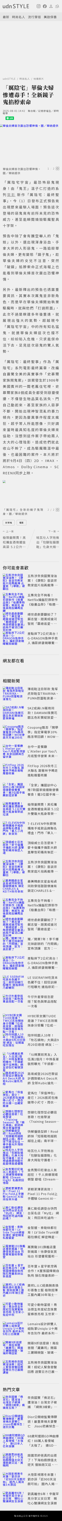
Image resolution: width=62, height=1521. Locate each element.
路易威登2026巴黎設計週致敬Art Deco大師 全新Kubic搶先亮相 (43, 1080)
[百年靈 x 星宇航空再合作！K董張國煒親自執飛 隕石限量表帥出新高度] (14, 1271)
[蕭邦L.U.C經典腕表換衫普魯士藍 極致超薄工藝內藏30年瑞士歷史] (14, 1290)
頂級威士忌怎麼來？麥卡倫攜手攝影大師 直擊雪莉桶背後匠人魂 (42, 849)
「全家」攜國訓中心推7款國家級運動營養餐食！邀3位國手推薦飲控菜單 (43, 792)
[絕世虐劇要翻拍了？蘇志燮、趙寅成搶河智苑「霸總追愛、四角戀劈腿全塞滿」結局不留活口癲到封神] (14, 619)
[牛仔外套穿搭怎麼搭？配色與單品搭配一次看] (14, 1002)
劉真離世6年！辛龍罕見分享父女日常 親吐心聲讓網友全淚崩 (43, 1498)
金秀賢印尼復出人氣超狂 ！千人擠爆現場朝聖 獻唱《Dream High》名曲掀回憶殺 (43, 1177)
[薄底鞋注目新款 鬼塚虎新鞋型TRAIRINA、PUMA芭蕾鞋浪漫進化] (14, 694)
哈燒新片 (39, 78)
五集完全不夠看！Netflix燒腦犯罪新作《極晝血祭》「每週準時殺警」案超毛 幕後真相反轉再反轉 (43, 604)
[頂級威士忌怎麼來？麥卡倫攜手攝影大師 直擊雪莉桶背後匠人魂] (14, 848)
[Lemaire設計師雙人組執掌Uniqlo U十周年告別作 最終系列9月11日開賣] (14, 1329)
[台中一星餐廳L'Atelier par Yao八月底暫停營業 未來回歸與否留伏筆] (14, 751)
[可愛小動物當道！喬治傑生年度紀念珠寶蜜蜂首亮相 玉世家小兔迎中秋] (14, 1309)
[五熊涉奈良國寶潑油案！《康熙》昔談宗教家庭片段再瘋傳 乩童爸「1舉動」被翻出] (14, 581)
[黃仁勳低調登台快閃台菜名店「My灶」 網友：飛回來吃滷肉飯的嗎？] (14, 1213)
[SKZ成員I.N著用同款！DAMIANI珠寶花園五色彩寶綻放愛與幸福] (14, 713)
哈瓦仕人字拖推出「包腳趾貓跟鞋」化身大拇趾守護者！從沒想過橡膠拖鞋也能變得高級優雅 (42, 1159)
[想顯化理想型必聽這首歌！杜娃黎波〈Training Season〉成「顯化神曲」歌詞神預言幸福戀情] (14, 1117)
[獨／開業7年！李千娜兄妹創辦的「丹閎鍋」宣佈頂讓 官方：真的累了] (14, 944)
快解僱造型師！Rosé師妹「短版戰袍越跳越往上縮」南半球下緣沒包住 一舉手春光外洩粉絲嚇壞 (43, 1140)
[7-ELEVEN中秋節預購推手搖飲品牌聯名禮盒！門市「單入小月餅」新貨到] (14, 828)
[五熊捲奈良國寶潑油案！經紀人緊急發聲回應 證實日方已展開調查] (14, 1367)
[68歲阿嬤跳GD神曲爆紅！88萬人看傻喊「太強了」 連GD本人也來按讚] (14, 1441)
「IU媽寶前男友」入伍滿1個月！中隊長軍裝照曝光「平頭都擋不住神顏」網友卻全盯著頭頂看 (43, 1063)
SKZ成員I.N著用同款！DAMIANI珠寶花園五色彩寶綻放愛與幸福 (42, 715)
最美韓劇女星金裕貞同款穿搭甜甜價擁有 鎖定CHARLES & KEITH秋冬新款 (42, 888)
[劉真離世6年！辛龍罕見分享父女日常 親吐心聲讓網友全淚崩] (14, 1499)
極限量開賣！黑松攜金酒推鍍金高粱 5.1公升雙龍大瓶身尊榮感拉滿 (43, 811)
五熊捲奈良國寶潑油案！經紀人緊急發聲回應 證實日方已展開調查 (43, 1369)
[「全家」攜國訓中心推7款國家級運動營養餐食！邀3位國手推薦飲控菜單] (14, 790)
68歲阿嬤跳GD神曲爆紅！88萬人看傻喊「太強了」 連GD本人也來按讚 (43, 1443)
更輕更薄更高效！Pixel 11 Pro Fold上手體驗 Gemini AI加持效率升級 (43, 1196)
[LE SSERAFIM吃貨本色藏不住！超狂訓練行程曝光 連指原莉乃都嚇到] (14, 982)
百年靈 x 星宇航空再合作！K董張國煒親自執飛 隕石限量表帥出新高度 (43, 1273)
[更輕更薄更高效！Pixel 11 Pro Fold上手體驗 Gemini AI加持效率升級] (14, 1194)
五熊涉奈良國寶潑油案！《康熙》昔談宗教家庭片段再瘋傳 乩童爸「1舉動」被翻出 (43, 582)
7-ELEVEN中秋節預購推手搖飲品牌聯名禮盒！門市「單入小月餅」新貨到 (42, 830)
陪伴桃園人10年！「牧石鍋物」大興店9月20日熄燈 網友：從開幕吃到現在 (43, 1042)
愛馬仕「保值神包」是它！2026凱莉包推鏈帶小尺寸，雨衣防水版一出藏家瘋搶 (43, 1100)
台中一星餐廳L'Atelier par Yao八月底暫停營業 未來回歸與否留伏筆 (43, 753)
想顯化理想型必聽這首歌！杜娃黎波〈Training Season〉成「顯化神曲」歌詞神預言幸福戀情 (43, 1121)
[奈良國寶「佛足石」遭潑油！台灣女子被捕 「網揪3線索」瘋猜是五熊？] (14, 1402)
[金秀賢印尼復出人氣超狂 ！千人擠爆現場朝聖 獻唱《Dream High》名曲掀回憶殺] (14, 1175)
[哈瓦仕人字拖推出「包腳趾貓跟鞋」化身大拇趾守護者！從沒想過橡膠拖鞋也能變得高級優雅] (14, 1155)
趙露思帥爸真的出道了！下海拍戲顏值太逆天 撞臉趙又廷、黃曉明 (43, 1462)
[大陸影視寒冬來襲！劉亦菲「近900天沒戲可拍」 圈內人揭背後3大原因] (14, 1479)
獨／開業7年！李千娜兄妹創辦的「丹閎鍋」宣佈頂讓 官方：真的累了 (43, 946)
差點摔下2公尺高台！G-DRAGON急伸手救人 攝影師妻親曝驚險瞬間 (43, 640)
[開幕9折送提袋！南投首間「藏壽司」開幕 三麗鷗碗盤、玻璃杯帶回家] (14, 1348)
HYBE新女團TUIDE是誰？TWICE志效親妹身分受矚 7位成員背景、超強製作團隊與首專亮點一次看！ (43, 1025)
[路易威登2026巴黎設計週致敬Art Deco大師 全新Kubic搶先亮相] (14, 1079)
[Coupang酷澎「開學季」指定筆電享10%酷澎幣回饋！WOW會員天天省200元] (14, 732)
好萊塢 (8, 522)
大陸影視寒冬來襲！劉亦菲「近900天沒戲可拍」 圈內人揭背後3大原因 (43, 1481)
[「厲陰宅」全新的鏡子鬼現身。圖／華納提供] (31, 493)
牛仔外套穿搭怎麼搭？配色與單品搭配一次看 (42, 1001)
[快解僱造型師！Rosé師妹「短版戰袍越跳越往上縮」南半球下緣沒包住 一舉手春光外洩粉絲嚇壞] (14, 1136)
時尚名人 (18, 17)
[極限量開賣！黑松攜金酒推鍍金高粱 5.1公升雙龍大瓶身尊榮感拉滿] (14, 809)
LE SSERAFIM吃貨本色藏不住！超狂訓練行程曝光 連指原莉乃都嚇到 (43, 984)
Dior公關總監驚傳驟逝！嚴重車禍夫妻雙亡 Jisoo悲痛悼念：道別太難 (43, 1423)
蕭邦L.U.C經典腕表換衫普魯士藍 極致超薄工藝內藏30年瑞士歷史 (43, 1292)
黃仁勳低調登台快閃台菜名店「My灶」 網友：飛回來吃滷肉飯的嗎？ (43, 1215)
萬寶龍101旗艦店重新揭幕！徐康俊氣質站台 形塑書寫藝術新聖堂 (43, 1254)
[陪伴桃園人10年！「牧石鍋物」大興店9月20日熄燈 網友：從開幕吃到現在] (14, 1040)
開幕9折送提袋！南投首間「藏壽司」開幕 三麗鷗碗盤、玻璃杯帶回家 (44, 1350)
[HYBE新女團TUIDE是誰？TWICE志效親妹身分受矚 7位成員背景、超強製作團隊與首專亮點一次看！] (14, 1021)
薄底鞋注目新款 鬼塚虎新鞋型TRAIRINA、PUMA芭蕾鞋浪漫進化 (43, 696)
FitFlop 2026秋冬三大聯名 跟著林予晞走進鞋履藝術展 (43, 770)
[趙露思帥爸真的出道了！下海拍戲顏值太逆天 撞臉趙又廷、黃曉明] (14, 1460)
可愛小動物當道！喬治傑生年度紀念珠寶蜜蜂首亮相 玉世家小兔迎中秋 (43, 1311)
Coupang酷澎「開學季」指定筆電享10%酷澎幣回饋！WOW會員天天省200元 (43, 734)
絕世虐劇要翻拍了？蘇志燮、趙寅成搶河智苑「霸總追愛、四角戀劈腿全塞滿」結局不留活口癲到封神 (42, 623)
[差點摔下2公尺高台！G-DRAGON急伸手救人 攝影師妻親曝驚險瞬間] (14, 638)
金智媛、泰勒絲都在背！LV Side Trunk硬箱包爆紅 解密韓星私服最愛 (43, 1234)
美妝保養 (50, 17)
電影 (21, 522)
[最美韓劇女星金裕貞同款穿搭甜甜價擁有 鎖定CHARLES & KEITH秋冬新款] (14, 886)
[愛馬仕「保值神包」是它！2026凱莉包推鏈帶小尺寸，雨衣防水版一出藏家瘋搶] (14, 1098)
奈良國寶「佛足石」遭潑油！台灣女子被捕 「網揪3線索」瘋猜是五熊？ (42, 1404)
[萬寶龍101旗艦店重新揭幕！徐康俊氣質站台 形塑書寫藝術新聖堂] (14, 1252)
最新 (6, 17)
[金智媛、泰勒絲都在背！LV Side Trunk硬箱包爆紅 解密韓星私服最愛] (14, 1232)
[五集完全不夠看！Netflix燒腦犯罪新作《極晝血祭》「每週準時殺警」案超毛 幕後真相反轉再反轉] (14, 600)
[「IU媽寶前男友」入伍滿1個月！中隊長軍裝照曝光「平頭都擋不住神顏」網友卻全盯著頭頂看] (14, 1059)
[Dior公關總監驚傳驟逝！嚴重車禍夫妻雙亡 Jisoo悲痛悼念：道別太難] (14, 1422)
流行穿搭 (34, 17)
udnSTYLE (9, 78)
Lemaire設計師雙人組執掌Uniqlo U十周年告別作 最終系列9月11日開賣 (43, 1331)
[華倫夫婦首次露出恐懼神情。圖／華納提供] (31, 144)
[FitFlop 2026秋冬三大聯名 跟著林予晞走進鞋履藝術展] (14, 771)
